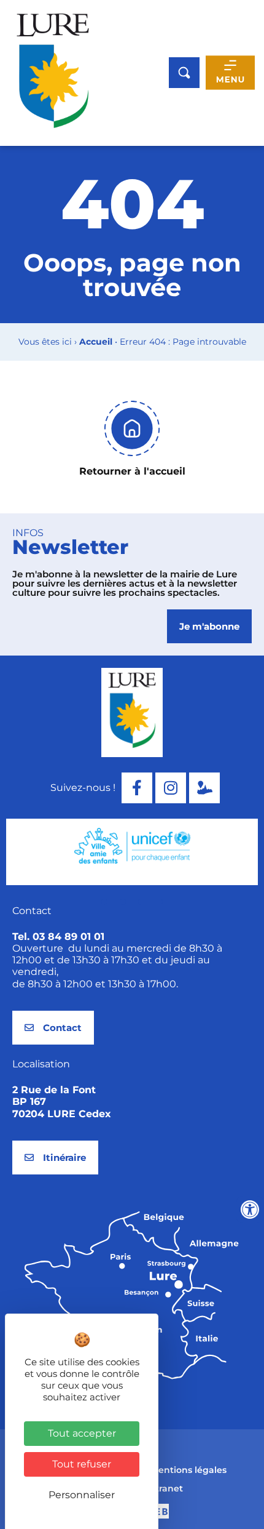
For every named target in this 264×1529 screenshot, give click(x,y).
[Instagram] (170, 788)
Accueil (95, 342)
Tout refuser (81, 1464)
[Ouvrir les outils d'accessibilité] (249, 1209)
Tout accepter (82, 1433)
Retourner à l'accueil (132, 471)
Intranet (165, 1488)
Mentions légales (188, 1469)
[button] (104, 902)
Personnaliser (82, 1495)
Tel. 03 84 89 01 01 (58, 936)
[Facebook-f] (137, 788)
